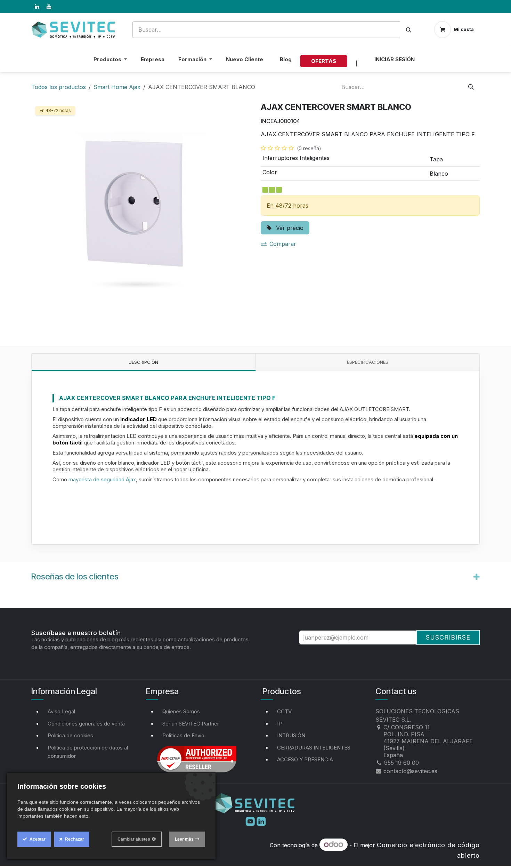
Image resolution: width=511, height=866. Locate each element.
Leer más (184, 839)
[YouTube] (48, 6)
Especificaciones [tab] (367, 362)
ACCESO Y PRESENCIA (305, 759)
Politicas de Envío (183, 735)
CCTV (284, 711)
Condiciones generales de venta (86, 723)
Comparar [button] (282, 243)
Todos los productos (58, 86)
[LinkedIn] (37, 6)
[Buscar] (408, 29)
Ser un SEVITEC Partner (190, 723)
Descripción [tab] (143, 362)
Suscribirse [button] (448, 637)
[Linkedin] (261, 820)
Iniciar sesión (394, 59)
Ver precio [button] (288, 227)
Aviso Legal (61, 711)
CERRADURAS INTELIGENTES (313, 747)
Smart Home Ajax (117, 86)
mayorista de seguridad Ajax (102, 479)
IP (279, 723)
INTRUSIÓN (291, 735)
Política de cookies (70, 735)
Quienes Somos (181, 711)
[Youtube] (251, 820)
